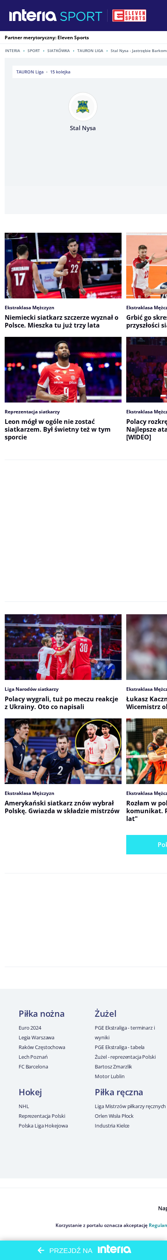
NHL (24, 1106)
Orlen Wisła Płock (114, 1115)
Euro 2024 (30, 1027)
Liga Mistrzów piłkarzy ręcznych (130, 1106)
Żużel (105, 1013)
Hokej (30, 1092)
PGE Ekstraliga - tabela (119, 1047)
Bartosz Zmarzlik (113, 1066)
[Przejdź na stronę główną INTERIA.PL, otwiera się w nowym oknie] (33, 15)
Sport (34, 50)
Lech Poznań (33, 1056)
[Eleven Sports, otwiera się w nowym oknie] (129, 15)
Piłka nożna (41, 1013)
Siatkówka (58, 50)
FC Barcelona (33, 1066)
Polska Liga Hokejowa (43, 1125)
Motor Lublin (109, 1076)
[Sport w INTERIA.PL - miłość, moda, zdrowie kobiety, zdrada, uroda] (81, 15)
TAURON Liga (90, 50)
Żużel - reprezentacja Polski (125, 1056)
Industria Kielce (112, 1125)
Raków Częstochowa (42, 1047)
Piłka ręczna (119, 1092)
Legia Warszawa (36, 1037)
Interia (12, 50)
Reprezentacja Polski (42, 1115)
